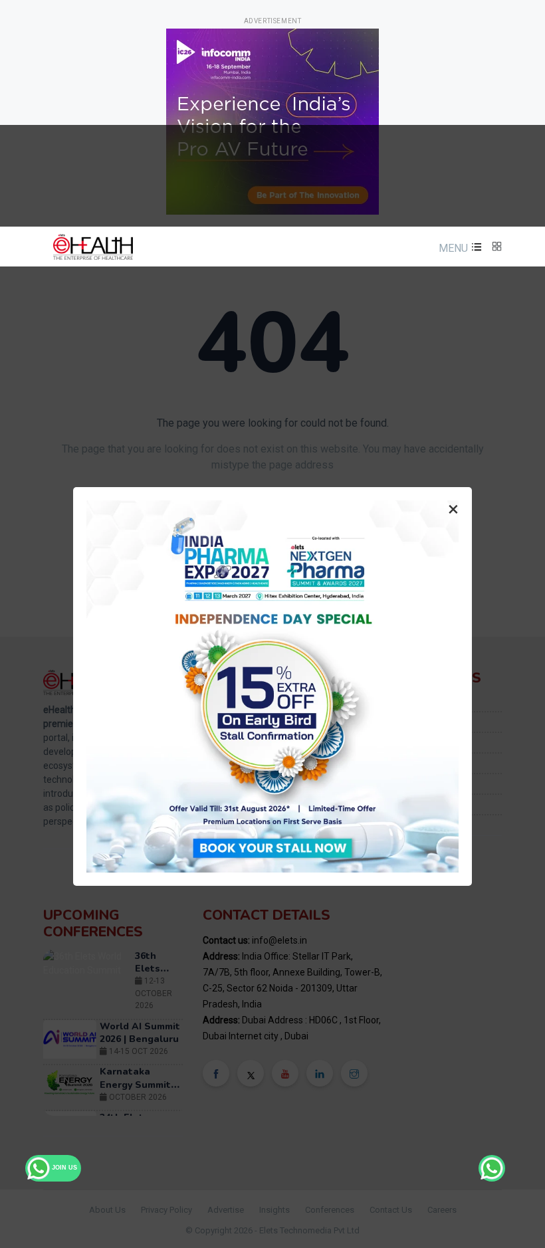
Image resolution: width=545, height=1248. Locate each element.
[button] (458, 248)
